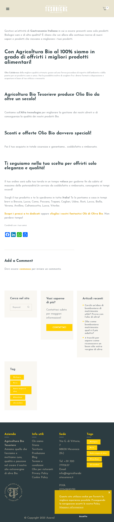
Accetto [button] (83, 516)
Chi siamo (37, 441)
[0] (106, 9)
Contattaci (59, 327)
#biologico (17, 377)
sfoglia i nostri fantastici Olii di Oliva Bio (76, 214)
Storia (35, 445)
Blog (34, 457)
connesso (25, 269)
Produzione (38, 453)
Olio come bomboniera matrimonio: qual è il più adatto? (92, 327)
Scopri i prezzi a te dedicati (22, 214)
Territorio (37, 449)
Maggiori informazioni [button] (71, 507)
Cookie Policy (40, 477)
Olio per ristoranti (42, 469)
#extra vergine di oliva (19, 390)
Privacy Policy (40, 473)
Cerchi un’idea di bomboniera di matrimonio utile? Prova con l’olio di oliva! (94, 311)
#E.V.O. (15, 383)
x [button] (109, 492)
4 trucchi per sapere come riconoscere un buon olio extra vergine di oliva (93, 344)
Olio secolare (18, 403)
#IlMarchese (17, 397)
